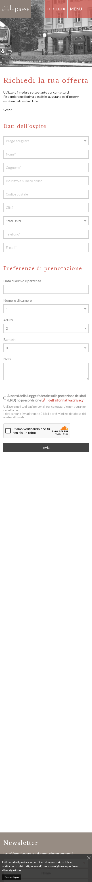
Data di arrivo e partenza (22, 281)
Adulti (8, 320)
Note (7, 359)
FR (63, 9)
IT (49, 9)
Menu (76, 8)
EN (58, 9)
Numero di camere (17, 300)
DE (54, 9)
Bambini (9, 339)
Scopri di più (12, 877)
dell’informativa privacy (66, 400)
